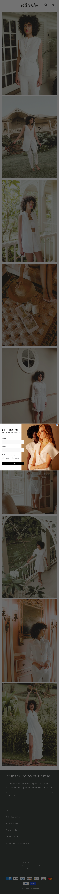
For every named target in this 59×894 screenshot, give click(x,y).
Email (4, 447)
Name (4, 438)
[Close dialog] (57, 425)
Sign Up (13, 464)
